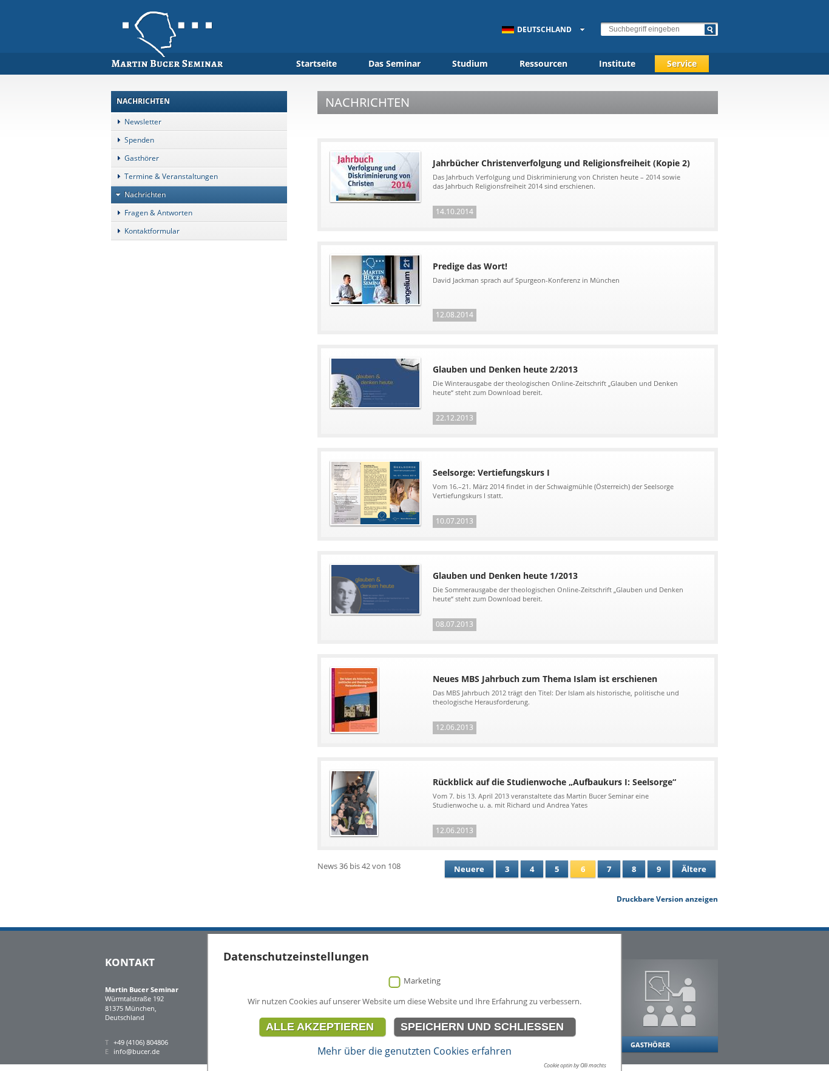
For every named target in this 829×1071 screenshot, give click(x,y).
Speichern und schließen (482, 1027)
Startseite (316, 63)
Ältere (694, 868)
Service (682, 63)
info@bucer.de (136, 1051)
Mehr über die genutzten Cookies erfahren (414, 1051)
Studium (470, 63)
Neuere (469, 868)
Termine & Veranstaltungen (171, 176)
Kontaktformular (152, 231)
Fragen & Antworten (158, 213)
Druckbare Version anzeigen (667, 899)
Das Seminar (394, 63)
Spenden (139, 140)
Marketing (422, 980)
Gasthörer (141, 158)
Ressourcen (543, 63)
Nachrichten (145, 194)
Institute (617, 63)
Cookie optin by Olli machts (575, 1065)
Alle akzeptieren (320, 1027)
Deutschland (544, 29)
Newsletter (142, 122)
